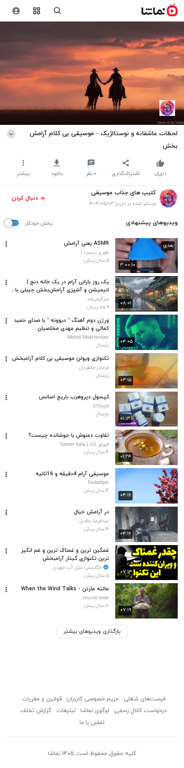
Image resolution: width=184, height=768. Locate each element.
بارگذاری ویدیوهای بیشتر (92, 631)
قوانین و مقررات (42, 699)
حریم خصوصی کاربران (93, 699)
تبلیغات (65, 711)
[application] (92, 73)
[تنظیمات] (15, 11)
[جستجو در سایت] (57, 11)
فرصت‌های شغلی (144, 699)
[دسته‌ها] (36, 11)
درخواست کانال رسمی (140, 711)
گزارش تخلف (36, 711)
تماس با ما (92, 723)
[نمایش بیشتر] (12, 133)
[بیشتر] (6, 243)
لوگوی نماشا (94, 711)
